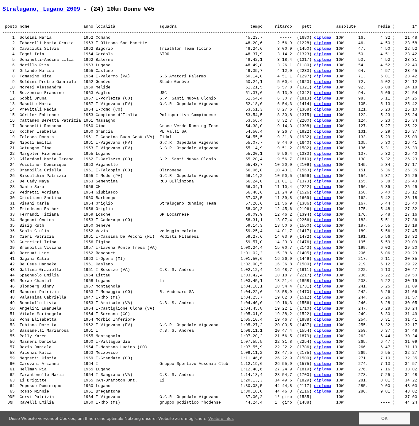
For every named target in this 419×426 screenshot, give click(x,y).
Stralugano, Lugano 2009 (41, 9)
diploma (322, 37)
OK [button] (384, 418)
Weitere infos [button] (221, 418)
